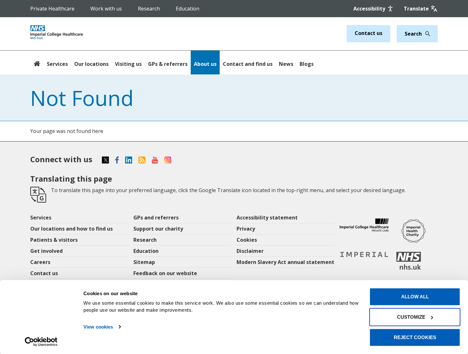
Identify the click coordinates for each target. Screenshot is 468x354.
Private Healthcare (52, 8)
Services (57, 63)
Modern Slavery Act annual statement (285, 262)
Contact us (368, 33)
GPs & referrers (168, 63)
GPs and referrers (156, 217)
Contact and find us (248, 63)
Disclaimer (250, 250)
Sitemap (144, 262)
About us (205, 63)
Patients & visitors (54, 239)
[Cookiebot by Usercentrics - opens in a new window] (41, 341)
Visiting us (128, 63)
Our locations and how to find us (71, 228)
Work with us (106, 8)
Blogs (307, 63)
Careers (40, 262)
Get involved (46, 250)
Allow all (415, 296)
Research (149, 8)
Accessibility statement (267, 217)
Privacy (246, 228)
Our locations (91, 63)
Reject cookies (415, 337)
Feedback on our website (165, 273)
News (286, 63)
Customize (411, 317)
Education (187, 8)
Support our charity (158, 228)
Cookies (247, 239)
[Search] (426, 34)
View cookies (98, 327)
